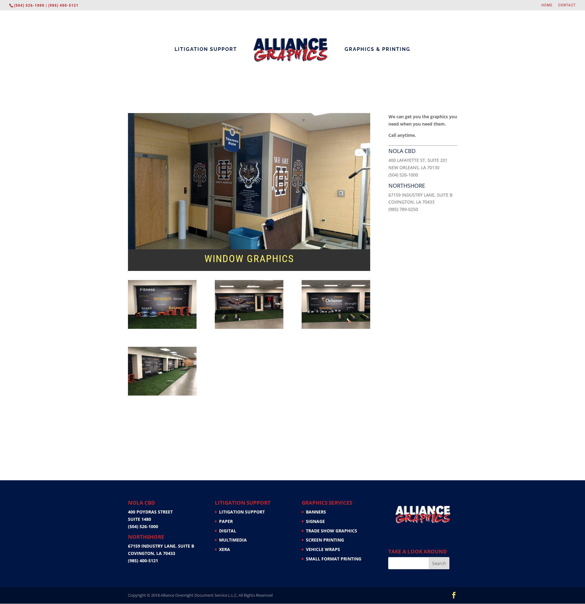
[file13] (336, 329)
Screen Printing (325, 540)
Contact (567, 5)
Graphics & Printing (377, 49)
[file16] (162, 395)
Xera (224, 549)
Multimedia (233, 540)
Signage (315, 521)
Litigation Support (206, 49)
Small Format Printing (333, 559)
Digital (227, 531)
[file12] (249, 329)
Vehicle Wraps (323, 549)
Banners (316, 512)
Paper (226, 521)
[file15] (162, 329)
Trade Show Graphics (331, 531)
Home (546, 5)
